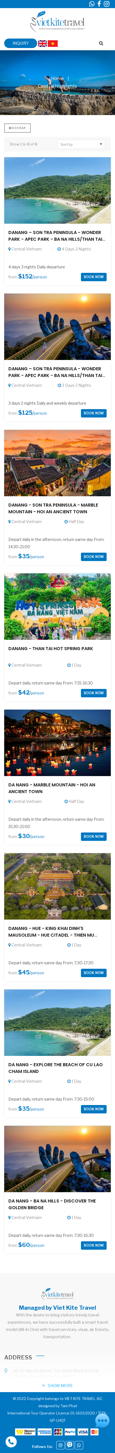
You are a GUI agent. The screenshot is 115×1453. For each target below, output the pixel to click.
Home (57, 78)
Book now (94, 277)
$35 (24, 556)
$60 (24, 1245)
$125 (25, 412)
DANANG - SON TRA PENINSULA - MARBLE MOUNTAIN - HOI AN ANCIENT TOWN (53, 508)
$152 (25, 276)
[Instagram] (60, 1445)
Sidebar (19, 128)
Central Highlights (57, 86)
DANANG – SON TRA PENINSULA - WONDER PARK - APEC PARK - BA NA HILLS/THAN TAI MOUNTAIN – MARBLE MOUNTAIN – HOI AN (55, 375)
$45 (24, 972)
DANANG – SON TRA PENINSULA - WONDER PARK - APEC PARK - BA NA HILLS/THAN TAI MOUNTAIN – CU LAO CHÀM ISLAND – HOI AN (57, 239)
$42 (24, 692)
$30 (24, 836)
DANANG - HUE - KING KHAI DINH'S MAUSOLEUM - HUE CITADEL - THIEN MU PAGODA (51, 935)
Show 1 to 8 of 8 (23, 144)
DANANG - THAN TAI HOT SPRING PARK (50, 648)
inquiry (21, 43)
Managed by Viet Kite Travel (57, 1307)
